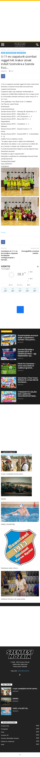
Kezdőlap (3, 49)
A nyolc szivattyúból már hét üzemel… (12, 474)
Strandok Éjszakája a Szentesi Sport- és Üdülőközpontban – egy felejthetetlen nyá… (27, 352)
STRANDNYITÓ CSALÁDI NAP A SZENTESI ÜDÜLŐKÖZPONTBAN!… (27, 394)
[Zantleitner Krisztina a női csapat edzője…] (20, 584)
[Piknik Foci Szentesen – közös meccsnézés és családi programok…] (8, 368)
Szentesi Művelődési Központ (10, 738)
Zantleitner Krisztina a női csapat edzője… (13, 599)
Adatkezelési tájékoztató (20, 664)
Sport (8, 49)
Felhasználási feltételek (20, 666)
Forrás (3, 232)
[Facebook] (3, 76)
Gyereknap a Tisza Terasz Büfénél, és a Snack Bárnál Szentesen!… (28, 380)
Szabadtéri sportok (16, 49)
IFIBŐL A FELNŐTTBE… (8, 524)
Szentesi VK (5, 735)
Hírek (2, 732)
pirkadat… (4, 499)
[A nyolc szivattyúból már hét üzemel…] (16, 462)
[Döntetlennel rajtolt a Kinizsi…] (20, 546)
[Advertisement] (20, 21)
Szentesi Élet (5, 726)
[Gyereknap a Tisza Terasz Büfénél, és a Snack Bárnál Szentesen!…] (8, 382)
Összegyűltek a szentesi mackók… (30, 252)
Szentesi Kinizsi (21, 53)
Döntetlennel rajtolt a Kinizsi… (10, 568)
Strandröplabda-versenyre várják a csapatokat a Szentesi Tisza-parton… (28, 337)
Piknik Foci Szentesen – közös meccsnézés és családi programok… (27, 366)
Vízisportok (4, 729)
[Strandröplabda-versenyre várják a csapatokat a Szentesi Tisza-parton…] (8, 340)
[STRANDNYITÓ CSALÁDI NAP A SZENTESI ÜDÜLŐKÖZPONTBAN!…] (8, 396)
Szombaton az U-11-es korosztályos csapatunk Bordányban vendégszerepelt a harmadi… (9, 255)
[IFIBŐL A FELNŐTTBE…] (20, 512)
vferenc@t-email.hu (23, 671)
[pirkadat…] (16, 486)
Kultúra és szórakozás (7, 741)
